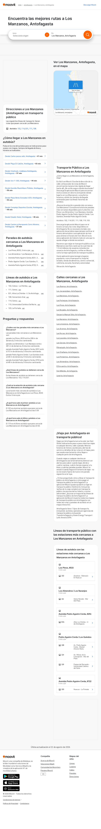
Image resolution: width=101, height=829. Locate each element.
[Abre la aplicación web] (11, 788)
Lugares (72, 767)
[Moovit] (9, 4)
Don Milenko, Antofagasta (67, 371)
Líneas (72, 763)
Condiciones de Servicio (11, 800)
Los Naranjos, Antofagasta (67, 319)
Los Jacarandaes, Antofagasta (69, 291)
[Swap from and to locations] (47, 35)
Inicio (14, 33)
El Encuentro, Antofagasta (67, 366)
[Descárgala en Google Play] (11, 776)
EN (43, 774)
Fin (52, 33)
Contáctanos (24, 803)
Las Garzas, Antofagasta (67, 343)
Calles (71, 770)
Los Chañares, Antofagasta (68, 352)
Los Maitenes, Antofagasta (68, 296)
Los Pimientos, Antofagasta (68, 357)
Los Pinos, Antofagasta (66, 305)
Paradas (72, 773)
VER (32, 250)
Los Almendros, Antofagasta (68, 362)
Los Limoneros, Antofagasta (68, 324)
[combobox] (28, 35)
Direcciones (74, 777)
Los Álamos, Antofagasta (67, 286)
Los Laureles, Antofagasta (67, 338)
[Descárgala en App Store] (11, 782)
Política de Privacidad (10, 803)
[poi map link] (75, 93)
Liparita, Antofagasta (65, 376)
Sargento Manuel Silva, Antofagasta (71, 315)
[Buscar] (87, 35)
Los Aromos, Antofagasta (67, 329)
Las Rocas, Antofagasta (66, 333)
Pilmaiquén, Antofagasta (66, 348)
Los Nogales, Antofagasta (67, 310)
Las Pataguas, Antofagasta (68, 301)
